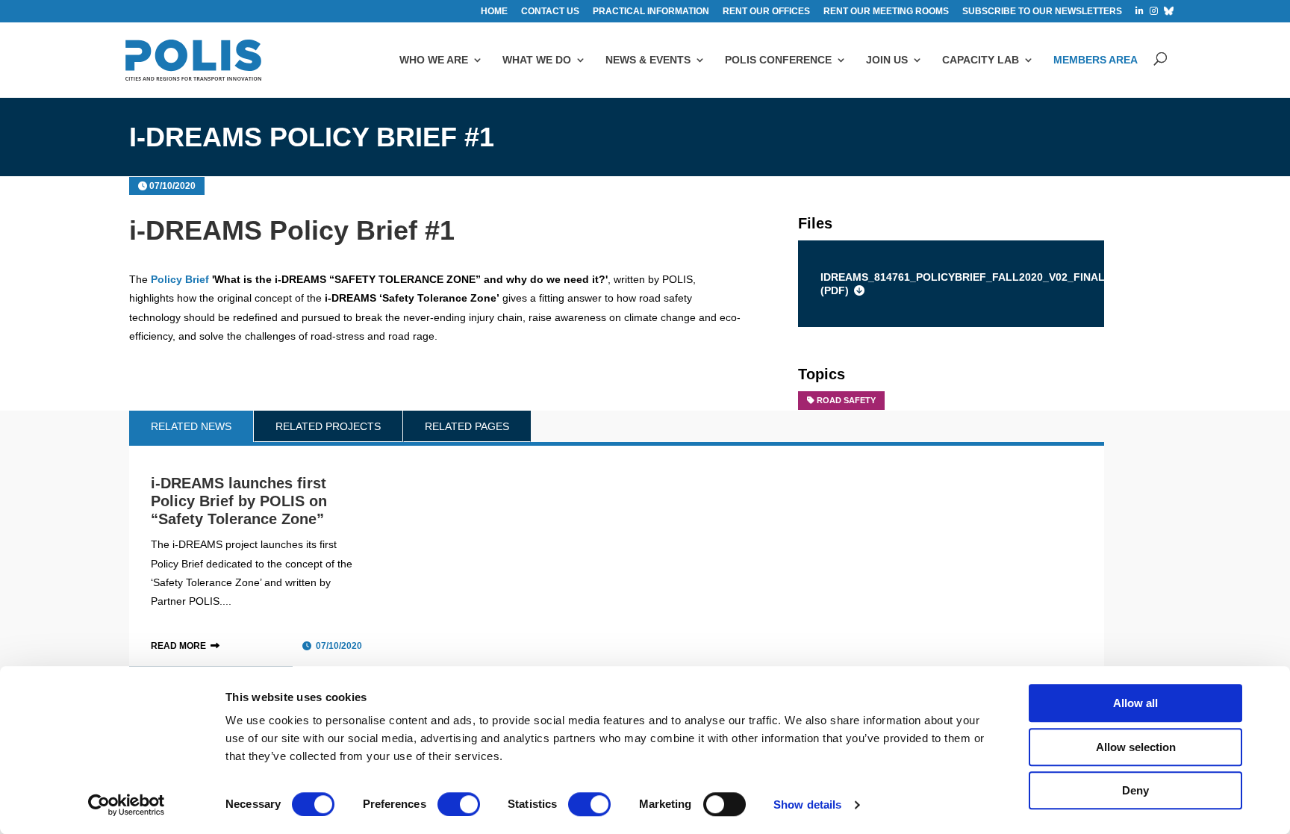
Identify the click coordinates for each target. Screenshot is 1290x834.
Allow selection (1136, 747)
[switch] (458, 804)
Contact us (550, 11)
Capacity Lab (980, 60)
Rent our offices (766, 11)
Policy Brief (180, 279)
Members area (1095, 60)
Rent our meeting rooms (886, 11)
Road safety (846, 400)
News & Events (648, 60)
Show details (807, 804)
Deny (1135, 790)
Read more (178, 646)
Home (494, 11)
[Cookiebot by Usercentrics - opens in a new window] (126, 805)
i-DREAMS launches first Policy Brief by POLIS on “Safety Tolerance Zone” (239, 501)
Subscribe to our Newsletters (1042, 11)
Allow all (1135, 703)
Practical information (651, 11)
